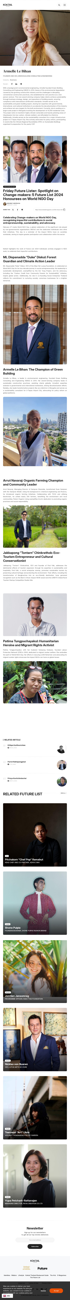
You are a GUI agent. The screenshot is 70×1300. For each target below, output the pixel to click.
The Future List (35, 1277)
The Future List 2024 (9, 186)
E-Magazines (61, 1275)
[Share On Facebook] (17, 210)
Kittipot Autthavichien (16, 745)
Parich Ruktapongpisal (17, 762)
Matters (14, 1275)
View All (63, 793)
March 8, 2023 (12, 747)
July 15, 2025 (12, 764)
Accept (56, 1290)
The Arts (53, 1275)
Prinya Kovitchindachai (17, 778)
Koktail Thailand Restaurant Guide (36, 1275)
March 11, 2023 (12, 781)
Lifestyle (21, 1275)
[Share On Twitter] (13, 210)
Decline (43, 1290)
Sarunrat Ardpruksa (13, 203)
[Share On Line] (22, 210)
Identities (7, 1275)
